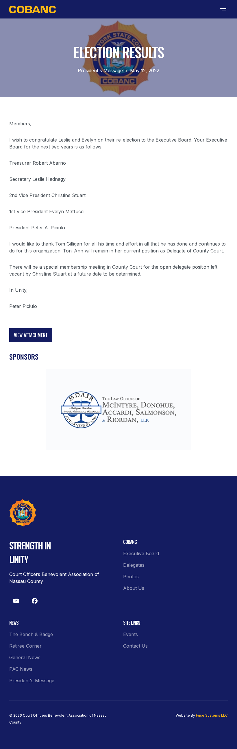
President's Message (100, 70)
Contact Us (135, 646)
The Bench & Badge (31, 634)
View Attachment (31, 335)
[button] (223, 9)
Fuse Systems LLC (212, 715)
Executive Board (141, 553)
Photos (131, 576)
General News (24, 657)
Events (130, 634)
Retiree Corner (25, 646)
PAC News (20, 669)
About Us (133, 588)
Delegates (134, 565)
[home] (32, 9)
